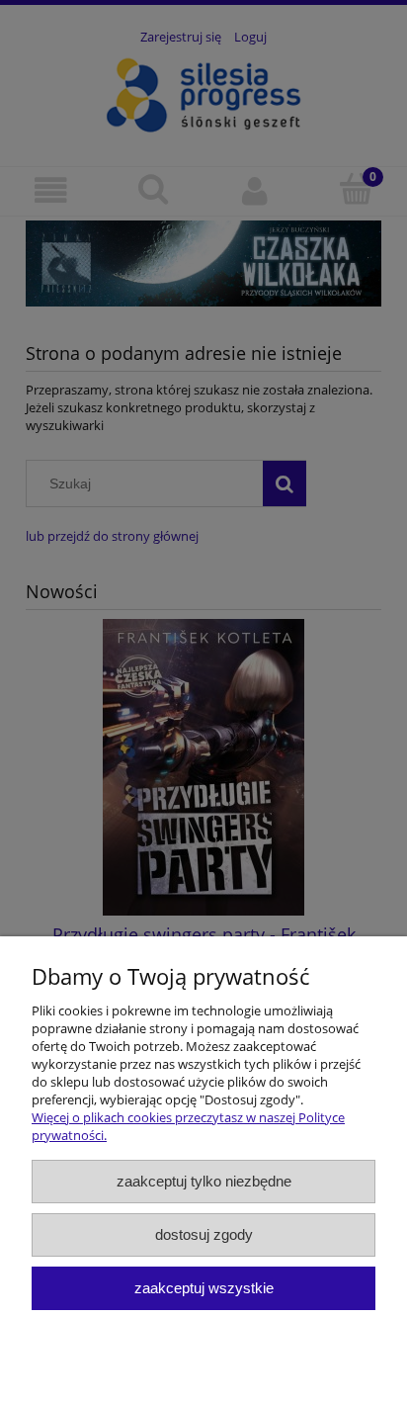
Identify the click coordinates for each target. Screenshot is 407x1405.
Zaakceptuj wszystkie (204, 1287)
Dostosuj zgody (204, 1234)
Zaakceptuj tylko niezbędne (204, 1181)
